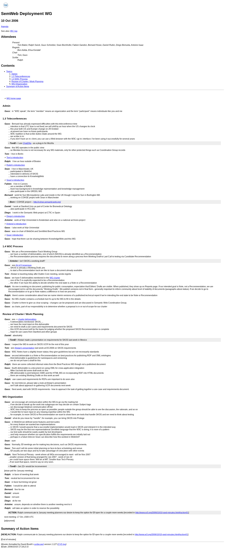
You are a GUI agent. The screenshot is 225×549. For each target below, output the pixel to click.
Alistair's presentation (24, 348)
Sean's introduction (15, 180)
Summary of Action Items (17, 86)
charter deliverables (27, 319)
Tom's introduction (15, 157)
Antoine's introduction (16, 224)
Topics (9, 71)
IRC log (13, 31)
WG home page (14, 98)
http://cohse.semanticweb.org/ (47, 202)
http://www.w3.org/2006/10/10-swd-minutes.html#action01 (161, 512)
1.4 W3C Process (19, 79)
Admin (14, 74)
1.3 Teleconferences (20, 76)
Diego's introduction (16, 216)
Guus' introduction (15, 235)
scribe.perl (39, 544)
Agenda (4, 26)
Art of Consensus (24, 265)
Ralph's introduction (16, 165)
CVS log (62, 544)
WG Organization (19, 84)
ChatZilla (27, 143)
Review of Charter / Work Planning (27, 81)
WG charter (55, 278)
